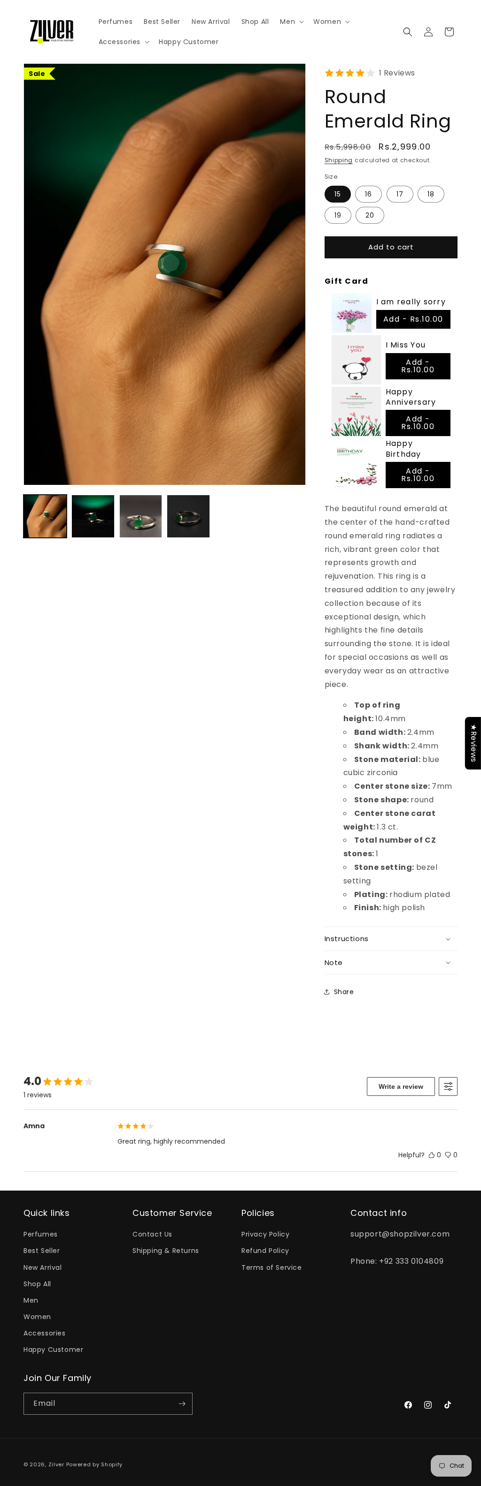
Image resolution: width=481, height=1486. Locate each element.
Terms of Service (271, 1267)
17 (399, 194)
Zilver (56, 1464)
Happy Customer (53, 1349)
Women (37, 1316)
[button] (291, 21)
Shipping (339, 160)
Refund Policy (265, 1250)
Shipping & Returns (165, 1250)
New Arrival (42, 1267)
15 (337, 194)
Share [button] (344, 991)
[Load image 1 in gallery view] (45, 516)
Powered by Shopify (94, 1464)
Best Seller (41, 1250)
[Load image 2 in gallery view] (93, 516)
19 (337, 215)
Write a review (401, 1086)
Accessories (44, 1333)
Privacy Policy (265, 1234)
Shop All (37, 1284)
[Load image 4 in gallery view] (188, 516)
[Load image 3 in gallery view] (141, 516)
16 (368, 194)
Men (31, 1300)
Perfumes (40, 1234)
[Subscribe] (181, 1404)
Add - (413, 319)
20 (369, 215)
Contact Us (152, 1234)
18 (430, 194)
